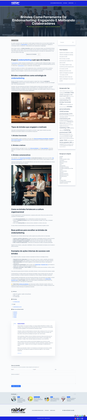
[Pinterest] (70, 410)
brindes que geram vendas (65, 159)
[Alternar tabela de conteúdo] (38, 54)
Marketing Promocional (64, 175)
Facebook (15, 313)
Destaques (62, 163)
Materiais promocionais (65, 134)
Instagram (15, 311)
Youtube (14, 317)
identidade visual (68, 123)
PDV (60, 179)
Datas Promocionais (63, 161)
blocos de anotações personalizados (41, 138)
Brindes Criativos (64, 96)
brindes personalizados (23, 284)
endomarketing (53, 26)
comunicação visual (64, 117)
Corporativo (62, 160)
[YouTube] (73, 410)
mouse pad (66, 135)
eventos (71, 120)
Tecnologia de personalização (65, 181)
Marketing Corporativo (64, 173)
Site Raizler (47, 410)
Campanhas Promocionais (69, 115)
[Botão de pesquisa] (73, 42)
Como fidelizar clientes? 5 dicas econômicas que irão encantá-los (54, 399)
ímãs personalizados (34, 148)
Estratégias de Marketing (64, 120)
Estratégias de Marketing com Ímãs (66, 168)
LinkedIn (14, 315)
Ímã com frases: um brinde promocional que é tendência (38, 399)
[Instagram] (64, 410)
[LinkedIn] (67, 410)
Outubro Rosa (37, 264)
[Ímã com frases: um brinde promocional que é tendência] (30, 398)
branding (62, 92)
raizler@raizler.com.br (17, 306)
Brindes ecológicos (63, 98)
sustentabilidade (70, 140)
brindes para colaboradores (68, 104)
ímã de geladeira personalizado (67, 145)
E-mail (34, 369)
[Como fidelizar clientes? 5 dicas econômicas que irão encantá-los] (46, 398)
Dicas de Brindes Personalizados (37, 410)
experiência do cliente (63, 121)
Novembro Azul (44, 264)
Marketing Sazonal (63, 176)
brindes (69, 92)
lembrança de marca (67, 124)
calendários (51, 138)
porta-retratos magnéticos (16, 139)
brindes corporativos (66, 94)
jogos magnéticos (44, 148)
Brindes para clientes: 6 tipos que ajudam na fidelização (71, 399)
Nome (12, 369)
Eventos (61, 169)
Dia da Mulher (28, 157)
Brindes (47, 26)
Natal (61, 177)
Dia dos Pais (22, 157)
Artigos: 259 (19, 353)
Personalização (64, 138)
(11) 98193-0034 (16, 301)
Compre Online (52, 410)
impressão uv (62, 124)
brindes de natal (71, 96)
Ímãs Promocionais (63, 171)
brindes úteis (62, 115)
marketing (58, 26)
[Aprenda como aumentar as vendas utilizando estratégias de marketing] (13, 398)
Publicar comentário (16, 386)
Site (55, 369)
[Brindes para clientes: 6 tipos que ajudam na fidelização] (63, 398)
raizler (63, 140)
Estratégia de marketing (64, 167)
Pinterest (15, 314)
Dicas (49, 26)
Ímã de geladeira (66, 142)
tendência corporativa (64, 182)
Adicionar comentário (15, 374)
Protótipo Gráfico (63, 180)
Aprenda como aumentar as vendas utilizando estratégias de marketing (21, 400)
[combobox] (66, 42)
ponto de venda (70, 138)
